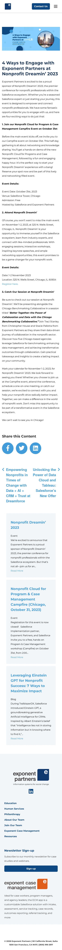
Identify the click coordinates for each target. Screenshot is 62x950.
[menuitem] (8, 448)
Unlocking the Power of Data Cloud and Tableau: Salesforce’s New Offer (44, 482)
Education (10, 803)
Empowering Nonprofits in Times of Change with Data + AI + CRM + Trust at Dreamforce (18, 485)
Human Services (14, 808)
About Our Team (14, 819)
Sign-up (31, 868)
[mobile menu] (55, 6)
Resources (10, 836)
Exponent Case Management (22, 830)
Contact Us (41, 6)
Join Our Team (13, 825)
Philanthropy (12, 814)
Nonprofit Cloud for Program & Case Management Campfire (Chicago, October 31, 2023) (28, 599)
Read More (17, 570)
